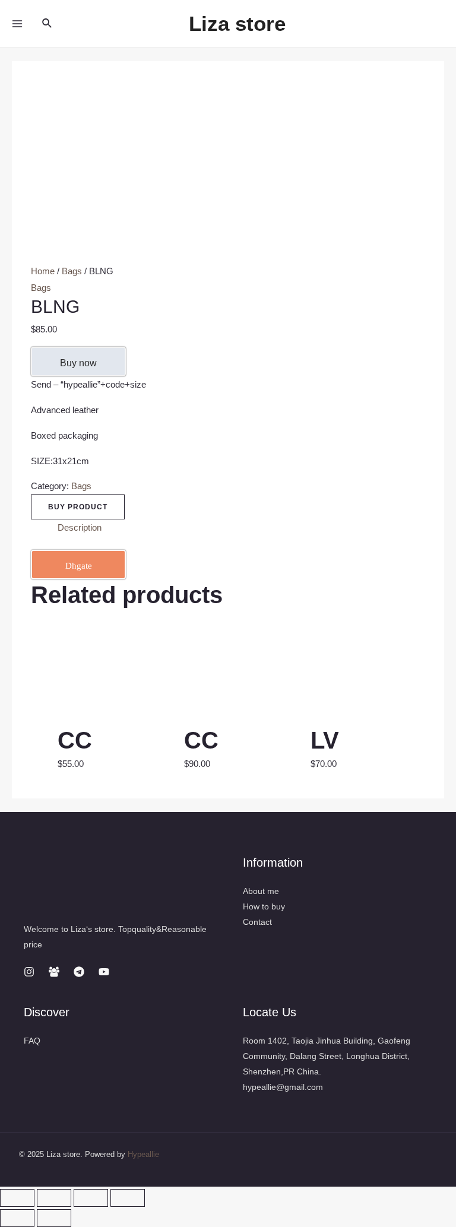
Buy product (77, 507)
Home (43, 271)
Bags (72, 271)
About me (261, 891)
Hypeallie (143, 1154)
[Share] (54, 1198)
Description (80, 527)
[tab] (80, 527)
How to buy (264, 906)
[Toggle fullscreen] (91, 1198)
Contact (257, 922)
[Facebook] (54, 971)
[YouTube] (104, 971)
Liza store (237, 23)
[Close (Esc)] (17, 1198)
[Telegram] (79, 971)
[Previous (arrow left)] (17, 1218)
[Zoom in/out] (127, 1198)
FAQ (32, 1040)
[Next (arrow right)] (54, 1218)
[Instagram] (29, 971)
